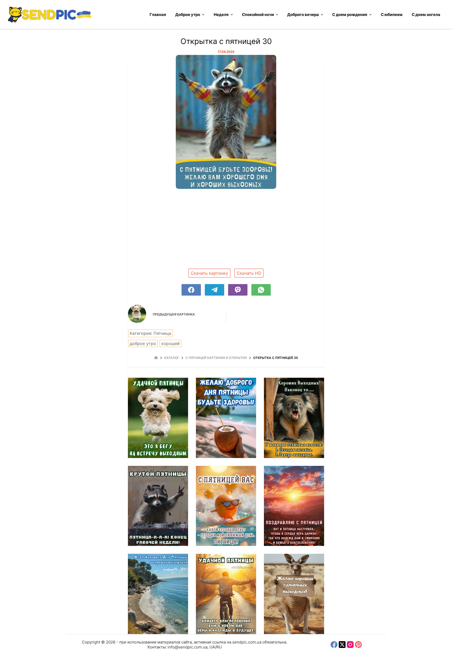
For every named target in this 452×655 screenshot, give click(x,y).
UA (212, 647)
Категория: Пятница (150, 333)
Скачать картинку (209, 273)
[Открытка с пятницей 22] (226, 594)
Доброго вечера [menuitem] (303, 14)
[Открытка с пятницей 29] (158, 418)
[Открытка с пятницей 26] (158, 506)
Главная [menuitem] (158, 14)
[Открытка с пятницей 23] (158, 594)
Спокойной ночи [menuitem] (258, 14)
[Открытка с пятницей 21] (294, 594)
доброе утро (143, 343)
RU (219, 647)
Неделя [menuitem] (221, 14)
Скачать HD (249, 273)
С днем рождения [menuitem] (349, 14)
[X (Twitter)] (342, 644)
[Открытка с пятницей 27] (294, 418)
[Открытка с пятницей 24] (294, 506)
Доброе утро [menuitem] (187, 14)
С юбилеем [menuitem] (392, 14)
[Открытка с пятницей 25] (226, 506)
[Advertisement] (226, 230)
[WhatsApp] (261, 290)
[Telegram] (214, 290)
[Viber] (237, 290)
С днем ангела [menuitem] (426, 14)
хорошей (170, 343)
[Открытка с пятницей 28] (226, 418)
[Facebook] (191, 290)
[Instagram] (350, 644)
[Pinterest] (358, 644)
